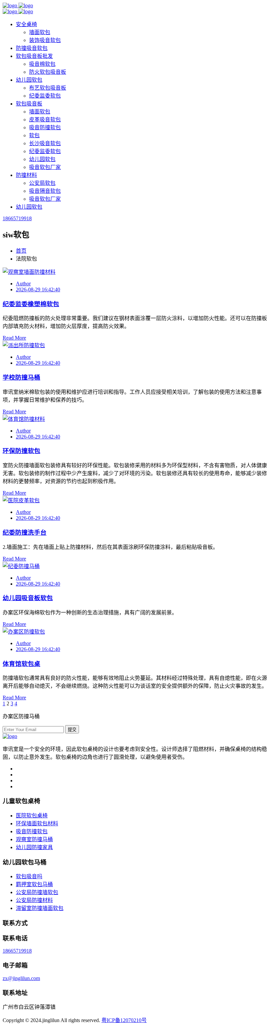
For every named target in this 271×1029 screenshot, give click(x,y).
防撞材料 (26, 175)
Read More (14, 338)
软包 (34, 135)
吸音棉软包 (42, 64)
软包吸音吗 (29, 876)
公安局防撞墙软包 (37, 892)
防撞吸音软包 (32, 48)
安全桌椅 (26, 24)
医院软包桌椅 (32, 815)
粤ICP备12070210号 (124, 1020)
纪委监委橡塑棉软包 (31, 304)
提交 (72, 729)
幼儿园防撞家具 (34, 847)
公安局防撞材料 (34, 900)
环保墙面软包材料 (37, 823)
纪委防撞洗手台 (25, 532)
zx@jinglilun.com (21, 978)
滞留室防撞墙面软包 (39, 908)
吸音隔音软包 (45, 191)
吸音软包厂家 (45, 167)
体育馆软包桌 (21, 663)
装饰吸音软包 (45, 40)
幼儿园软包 (29, 80)
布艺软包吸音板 (47, 88)
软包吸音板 (29, 103)
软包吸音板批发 (34, 56)
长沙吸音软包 (45, 143)
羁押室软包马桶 (34, 884)
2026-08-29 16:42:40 (38, 289)
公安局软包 (42, 183)
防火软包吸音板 (47, 72)
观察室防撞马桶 (34, 839)
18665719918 (17, 218)
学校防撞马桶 (21, 377)
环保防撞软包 (21, 450)
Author (23, 283)
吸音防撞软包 (45, 127)
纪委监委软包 (45, 96)
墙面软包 (39, 32)
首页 (21, 251)
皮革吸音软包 (45, 119)
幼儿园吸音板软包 (28, 598)
